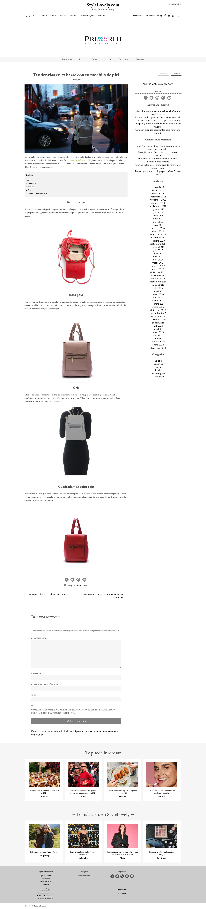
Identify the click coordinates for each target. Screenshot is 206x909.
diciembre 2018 (158, 196)
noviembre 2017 (158, 237)
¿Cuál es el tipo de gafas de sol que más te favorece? (102, 596)
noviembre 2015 (158, 313)
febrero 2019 (158, 190)
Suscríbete (122, 894)
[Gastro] (122, 786)
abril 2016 (158, 297)
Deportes (140, 59)
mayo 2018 (158, 218)
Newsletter (150, 15)
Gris (29, 190)
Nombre (36, 674)
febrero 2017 (158, 266)
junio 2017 (158, 253)
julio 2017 (158, 250)
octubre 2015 (158, 316)
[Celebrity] (83, 847)
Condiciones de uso (45, 893)
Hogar (108, 59)
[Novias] (44, 786)
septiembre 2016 (158, 281)
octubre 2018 (158, 203)
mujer (85, 585)
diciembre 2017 (158, 234)
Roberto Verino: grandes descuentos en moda (158, 117)
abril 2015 (158, 335)
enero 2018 (158, 231)
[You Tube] (173, 16)
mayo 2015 (158, 332)
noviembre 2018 (158, 199)
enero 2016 (158, 306)
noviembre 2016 (158, 275)
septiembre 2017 (158, 243)
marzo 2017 (158, 262)
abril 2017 (158, 259)
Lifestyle (62, 15)
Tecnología (123, 59)
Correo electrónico (45, 685)
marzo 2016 (158, 300)
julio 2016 (158, 288)
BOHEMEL (143, 158)
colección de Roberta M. (80, 160)
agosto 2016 (158, 284)
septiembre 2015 (158, 319)
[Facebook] (158, 16)
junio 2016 (158, 291)
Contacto (45, 885)
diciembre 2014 (158, 347)
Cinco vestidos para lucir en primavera (47, 594)
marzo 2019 (158, 187)
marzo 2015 (158, 338)
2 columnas (176, 74)
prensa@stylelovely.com (158, 84)
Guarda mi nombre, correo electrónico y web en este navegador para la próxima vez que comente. (73, 711)
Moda (35, 15)
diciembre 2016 (158, 272)
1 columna (163, 74)
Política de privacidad (45, 896)
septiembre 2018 (158, 206)
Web (33, 695)
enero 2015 (158, 344)
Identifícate (138, 15)
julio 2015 (158, 325)
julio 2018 (158, 212)
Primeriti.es (67, 59)
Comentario (39, 638)
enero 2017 (158, 269)
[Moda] (83, 786)
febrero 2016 (158, 303)
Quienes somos (46, 876)
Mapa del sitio (45, 882)
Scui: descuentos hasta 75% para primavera (158, 120)
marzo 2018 (158, 225)
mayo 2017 (158, 256)
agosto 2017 (158, 247)
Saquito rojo (32, 183)
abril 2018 (158, 221)
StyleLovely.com (103, 5)
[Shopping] (44, 847)
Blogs (28, 16)
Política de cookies (45, 899)
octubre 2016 (158, 278)
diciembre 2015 (158, 310)
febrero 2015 (158, 341)
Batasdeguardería (144, 171)
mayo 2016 (158, 294)
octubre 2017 (158, 240)
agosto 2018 (158, 209)
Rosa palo (31, 187)
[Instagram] (169, 16)
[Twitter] (161, 16)
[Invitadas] (162, 847)
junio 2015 (158, 329)
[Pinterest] (165, 16)
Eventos (101, 15)
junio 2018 (158, 215)
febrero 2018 (158, 228)
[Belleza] (162, 786)
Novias (53, 15)
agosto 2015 (158, 322)
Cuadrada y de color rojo (37, 194)
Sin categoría (158, 373)
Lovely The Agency (87, 15)
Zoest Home (144, 152)
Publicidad (45, 879)
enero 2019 (158, 193)
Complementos (74, 585)
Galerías (72, 15)
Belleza (44, 15)
